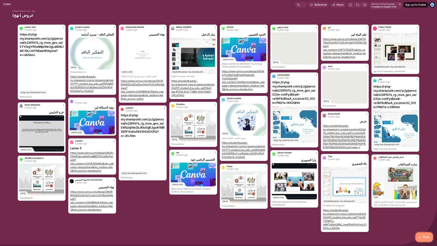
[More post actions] (64, 27)
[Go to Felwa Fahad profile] (375, 28)
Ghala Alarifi (334, 114)
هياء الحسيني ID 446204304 (88, 180)
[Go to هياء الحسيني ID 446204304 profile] (72, 181)
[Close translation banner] (399, 4)
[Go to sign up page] (432, 5)
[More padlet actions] (364, 5)
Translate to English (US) (383, 6)
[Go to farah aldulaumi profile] (21, 106)
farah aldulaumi (32, 105)
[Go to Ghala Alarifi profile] (324, 115)
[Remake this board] (357, 5)
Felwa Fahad (18, 11)
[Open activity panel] (350, 5)
